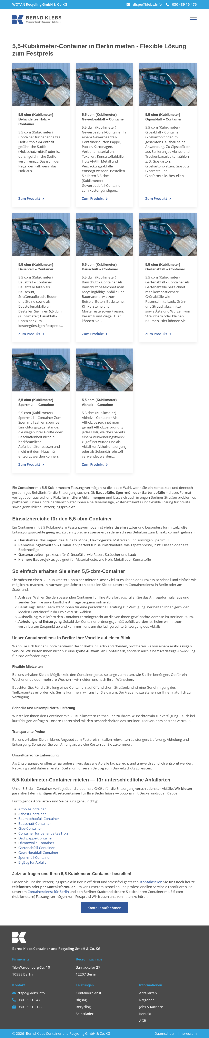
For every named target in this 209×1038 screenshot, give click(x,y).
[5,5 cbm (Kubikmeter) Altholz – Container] (104, 370)
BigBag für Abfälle (32, 862)
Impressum (187, 1033)
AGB (142, 1020)
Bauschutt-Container (34, 823)
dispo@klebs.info (147, 4)
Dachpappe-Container (35, 838)
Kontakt (145, 1013)
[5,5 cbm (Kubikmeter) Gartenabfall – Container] (168, 234)
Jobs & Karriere (151, 1006)
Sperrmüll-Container (34, 857)
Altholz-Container (32, 809)
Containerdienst (88, 993)
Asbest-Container (32, 814)
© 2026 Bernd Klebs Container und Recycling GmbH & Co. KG (61, 1033)
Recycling (83, 1006)
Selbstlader (84, 1013)
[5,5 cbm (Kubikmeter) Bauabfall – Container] (41, 234)
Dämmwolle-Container (36, 842)
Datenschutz (164, 1033)
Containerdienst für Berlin (48, 891)
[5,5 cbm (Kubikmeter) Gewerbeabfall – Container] (104, 84)
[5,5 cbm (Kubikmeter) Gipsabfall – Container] (168, 84)
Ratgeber (146, 1000)
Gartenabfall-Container (36, 847)
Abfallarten (148, 993)
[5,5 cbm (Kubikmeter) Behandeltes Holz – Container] (41, 84)
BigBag (81, 1000)
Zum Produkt (29, 198)
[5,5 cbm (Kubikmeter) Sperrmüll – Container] (41, 370)
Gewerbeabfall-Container (38, 852)
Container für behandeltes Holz (43, 833)
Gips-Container (30, 828)
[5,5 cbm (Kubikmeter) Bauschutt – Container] (104, 234)
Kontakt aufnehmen (104, 907)
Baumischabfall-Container (38, 818)
